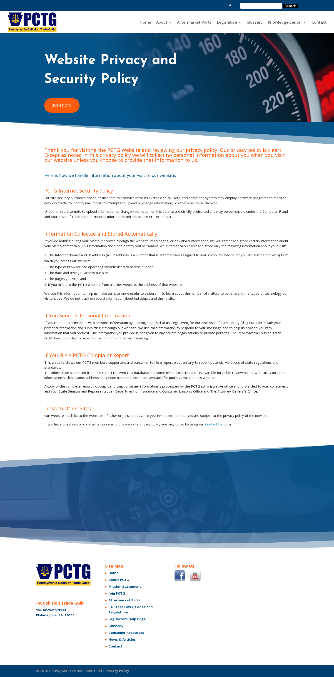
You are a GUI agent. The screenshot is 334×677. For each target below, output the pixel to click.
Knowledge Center (285, 23)
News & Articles (122, 639)
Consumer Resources (126, 632)
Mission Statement (124, 586)
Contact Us (213, 424)
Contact (319, 23)
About (161, 23)
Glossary (255, 23)
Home (145, 23)
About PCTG (118, 579)
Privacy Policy (117, 670)
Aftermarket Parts (194, 23)
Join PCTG (62, 105)
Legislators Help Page (127, 619)
